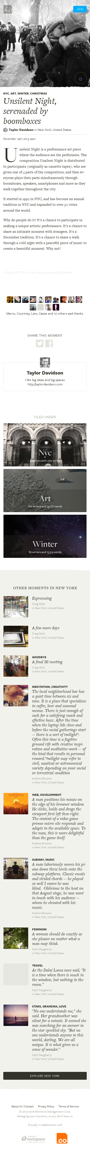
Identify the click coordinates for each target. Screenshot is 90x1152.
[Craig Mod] (72, 299)
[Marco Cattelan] (10, 299)
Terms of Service (69, 1106)
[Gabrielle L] (41, 307)
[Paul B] (79, 299)
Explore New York (45, 1076)
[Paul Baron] (56, 299)
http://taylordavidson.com (45, 384)
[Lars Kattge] (26, 299)
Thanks (45, 281)
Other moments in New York (45, 588)
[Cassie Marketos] (33, 299)
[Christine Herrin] (49, 299)
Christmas (38, 93)
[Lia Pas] (56, 307)
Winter (23, 93)
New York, (54, 129)
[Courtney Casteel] (18, 299)
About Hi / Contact (22, 1106)
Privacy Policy (46, 1106)
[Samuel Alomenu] (33, 307)
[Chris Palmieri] (41, 299)
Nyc (6, 93)
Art (13, 93)
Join (79, 9)
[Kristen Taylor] (49, 307)
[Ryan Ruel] (64, 299)
